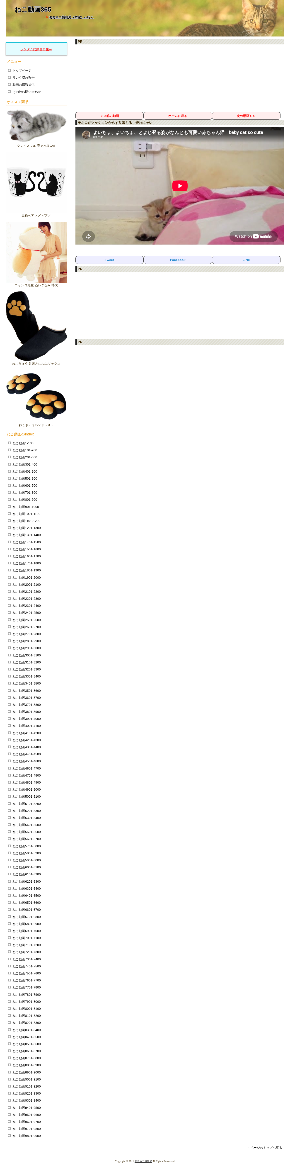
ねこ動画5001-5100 (26, 796)
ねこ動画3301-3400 (26, 676)
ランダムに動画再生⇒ (36, 49)
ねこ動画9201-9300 (26, 1093)
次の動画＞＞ (246, 116)
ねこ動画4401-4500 (26, 754)
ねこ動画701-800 (24, 492)
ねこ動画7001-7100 (26, 938)
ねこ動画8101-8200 (26, 1015)
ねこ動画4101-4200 (26, 733)
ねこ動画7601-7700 (26, 980)
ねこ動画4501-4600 (26, 761)
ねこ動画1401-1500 (26, 542)
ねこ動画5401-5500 (26, 825)
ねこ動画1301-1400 (26, 535)
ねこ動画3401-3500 (26, 683)
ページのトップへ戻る (266, 1147)
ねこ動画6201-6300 (26, 881)
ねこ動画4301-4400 (26, 747)
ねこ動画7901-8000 (26, 1001)
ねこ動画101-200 (24, 450)
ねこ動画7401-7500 (26, 966)
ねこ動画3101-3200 (26, 662)
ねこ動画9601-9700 (26, 1122)
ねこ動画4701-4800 (26, 775)
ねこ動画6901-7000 (26, 931)
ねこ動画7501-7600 (26, 973)
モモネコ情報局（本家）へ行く (71, 17)
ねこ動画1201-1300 (26, 528)
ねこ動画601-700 (24, 485)
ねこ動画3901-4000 (26, 719)
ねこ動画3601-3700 (26, 697)
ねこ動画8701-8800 (26, 1058)
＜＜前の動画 (109, 116)
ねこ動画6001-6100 (26, 867)
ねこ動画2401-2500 (26, 612)
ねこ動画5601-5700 (26, 839)
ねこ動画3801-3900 (26, 712)
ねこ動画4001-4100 (26, 726)
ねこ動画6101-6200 (26, 874)
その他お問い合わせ (26, 92)
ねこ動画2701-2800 (26, 634)
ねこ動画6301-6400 (26, 888)
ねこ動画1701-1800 (26, 563)
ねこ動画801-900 (24, 499)
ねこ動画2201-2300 (26, 598)
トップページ (21, 70)
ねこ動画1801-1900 (26, 570)
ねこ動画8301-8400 (26, 1030)
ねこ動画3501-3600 (26, 690)
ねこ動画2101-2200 (26, 591)
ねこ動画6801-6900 (26, 924)
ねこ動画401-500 (24, 471)
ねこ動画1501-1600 (26, 549)
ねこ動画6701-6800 (26, 917)
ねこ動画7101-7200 (26, 945)
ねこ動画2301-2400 (26, 605)
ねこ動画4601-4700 (26, 768)
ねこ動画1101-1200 (26, 521)
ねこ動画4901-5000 (26, 789)
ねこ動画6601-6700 (26, 909)
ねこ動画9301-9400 (26, 1100)
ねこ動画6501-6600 (26, 902)
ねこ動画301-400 (24, 464)
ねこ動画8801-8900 (26, 1065)
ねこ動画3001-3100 (26, 655)
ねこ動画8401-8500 (26, 1037)
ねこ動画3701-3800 (26, 705)
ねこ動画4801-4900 (26, 782)
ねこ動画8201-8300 (26, 1023)
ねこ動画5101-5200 (26, 804)
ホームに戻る (177, 116)
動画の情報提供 (23, 84)
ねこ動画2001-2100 (26, 584)
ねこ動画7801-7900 (26, 994)
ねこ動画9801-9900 (26, 1136)
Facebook (178, 260)
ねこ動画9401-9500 (26, 1108)
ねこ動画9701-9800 (26, 1129)
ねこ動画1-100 (23, 443)
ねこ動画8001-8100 (26, 1008)
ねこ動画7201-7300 (26, 952)
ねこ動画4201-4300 (26, 740)
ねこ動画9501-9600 (26, 1115)
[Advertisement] (180, 78)
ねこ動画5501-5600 (26, 832)
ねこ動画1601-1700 (26, 556)
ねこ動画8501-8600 (26, 1044)
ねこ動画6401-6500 (26, 895)
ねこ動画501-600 (24, 478)
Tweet (109, 260)
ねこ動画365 (33, 9)
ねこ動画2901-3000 (26, 648)
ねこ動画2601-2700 (26, 627)
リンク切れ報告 (23, 77)
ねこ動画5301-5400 (26, 818)
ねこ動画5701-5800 (26, 846)
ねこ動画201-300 (24, 457)
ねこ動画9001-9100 (26, 1079)
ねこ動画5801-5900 (26, 853)
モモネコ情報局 (143, 1161)
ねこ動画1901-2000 (26, 577)
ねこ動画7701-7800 (26, 987)
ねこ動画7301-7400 (26, 959)
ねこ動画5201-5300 (26, 811)
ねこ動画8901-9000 (26, 1072)
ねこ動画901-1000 (25, 507)
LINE (246, 260)
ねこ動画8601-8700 (26, 1051)
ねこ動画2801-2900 (26, 641)
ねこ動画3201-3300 (26, 669)
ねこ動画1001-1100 (26, 514)
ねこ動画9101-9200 (26, 1086)
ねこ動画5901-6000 (26, 860)
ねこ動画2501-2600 (26, 620)
